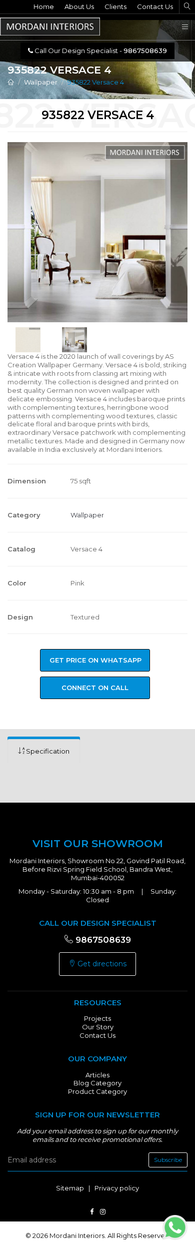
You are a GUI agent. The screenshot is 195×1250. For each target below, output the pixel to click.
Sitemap (70, 1188)
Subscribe (168, 1159)
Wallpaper (41, 82)
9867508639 (102, 940)
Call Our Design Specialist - (100, 51)
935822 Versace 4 (96, 82)
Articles (98, 1075)
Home (44, 7)
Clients (115, 7)
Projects (97, 1018)
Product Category (97, 1091)
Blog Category (98, 1083)
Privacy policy (116, 1188)
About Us (79, 7)
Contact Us (155, 7)
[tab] (44, 751)
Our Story (98, 1027)
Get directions (101, 963)
